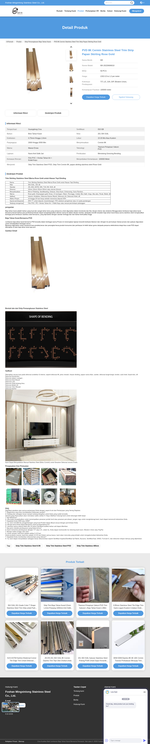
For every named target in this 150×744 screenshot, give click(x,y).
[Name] (131, 2)
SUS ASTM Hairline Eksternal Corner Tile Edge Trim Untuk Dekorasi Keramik (21, 659)
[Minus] (144, 692)
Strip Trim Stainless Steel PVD (58, 546)
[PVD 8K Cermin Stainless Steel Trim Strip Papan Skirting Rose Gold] (34, 75)
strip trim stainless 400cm (88, 546)
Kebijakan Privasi (11, 741)
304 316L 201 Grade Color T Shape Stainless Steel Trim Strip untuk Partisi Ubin (22, 606)
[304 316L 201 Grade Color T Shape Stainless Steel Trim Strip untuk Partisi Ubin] (21, 585)
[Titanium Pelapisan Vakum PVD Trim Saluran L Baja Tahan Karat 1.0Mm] (92, 585)
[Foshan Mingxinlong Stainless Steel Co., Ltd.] (17, 11)
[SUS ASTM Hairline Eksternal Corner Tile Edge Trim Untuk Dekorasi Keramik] (21, 637)
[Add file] (106, 740)
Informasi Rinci (21, 113)
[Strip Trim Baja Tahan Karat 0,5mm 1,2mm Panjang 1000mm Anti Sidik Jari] (57, 585)
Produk (81, 11)
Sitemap (21, 741)
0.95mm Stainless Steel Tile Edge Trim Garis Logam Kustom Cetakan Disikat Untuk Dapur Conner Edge (128, 606)
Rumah (60, 11)
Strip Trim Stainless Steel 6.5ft (28, 546)
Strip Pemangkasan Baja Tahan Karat (38, 42)
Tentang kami (70, 11)
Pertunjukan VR (92, 11)
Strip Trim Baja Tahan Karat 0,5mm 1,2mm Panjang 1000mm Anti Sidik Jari (57, 606)
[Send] (144, 740)
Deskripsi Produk (53, 113)
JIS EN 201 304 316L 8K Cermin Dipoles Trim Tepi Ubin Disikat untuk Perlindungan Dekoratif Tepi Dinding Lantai (57, 659)
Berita (102, 11)
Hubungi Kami (120, 11)
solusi (109, 11)
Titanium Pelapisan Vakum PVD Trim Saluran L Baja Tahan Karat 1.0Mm (92, 606)
